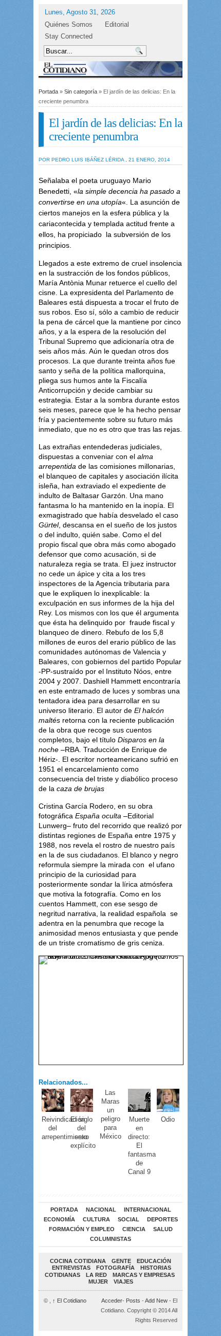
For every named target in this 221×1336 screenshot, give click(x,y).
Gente (121, 1261)
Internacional (147, 1209)
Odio (168, 1119)
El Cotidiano (69, 1300)
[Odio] (168, 1100)
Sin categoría (80, 91)
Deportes (162, 1219)
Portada (48, 91)
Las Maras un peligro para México (110, 1114)
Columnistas (110, 1239)
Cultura (96, 1219)
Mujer (98, 1281)
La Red (96, 1275)
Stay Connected (69, 36)
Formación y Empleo (82, 1229)
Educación (154, 1261)
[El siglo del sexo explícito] (82, 1100)
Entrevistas (71, 1268)
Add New (156, 1300)
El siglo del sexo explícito (83, 1132)
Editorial (117, 24)
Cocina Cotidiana (78, 1261)
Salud (163, 1229)
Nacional (101, 1209)
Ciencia (133, 1229)
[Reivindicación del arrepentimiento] (53, 1100)
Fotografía (115, 1268)
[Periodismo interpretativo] (110, 68)
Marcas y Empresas (144, 1275)
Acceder (111, 1300)
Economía (59, 1219)
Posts (133, 1300)
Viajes (123, 1281)
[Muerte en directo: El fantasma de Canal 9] (139, 1100)
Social (128, 1219)
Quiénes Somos (69, 24)
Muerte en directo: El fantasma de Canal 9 (142, 1145)
